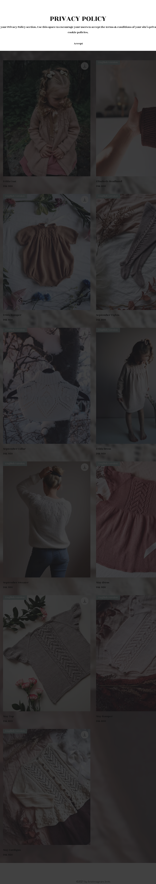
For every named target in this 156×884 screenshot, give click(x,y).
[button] (78, 43)
